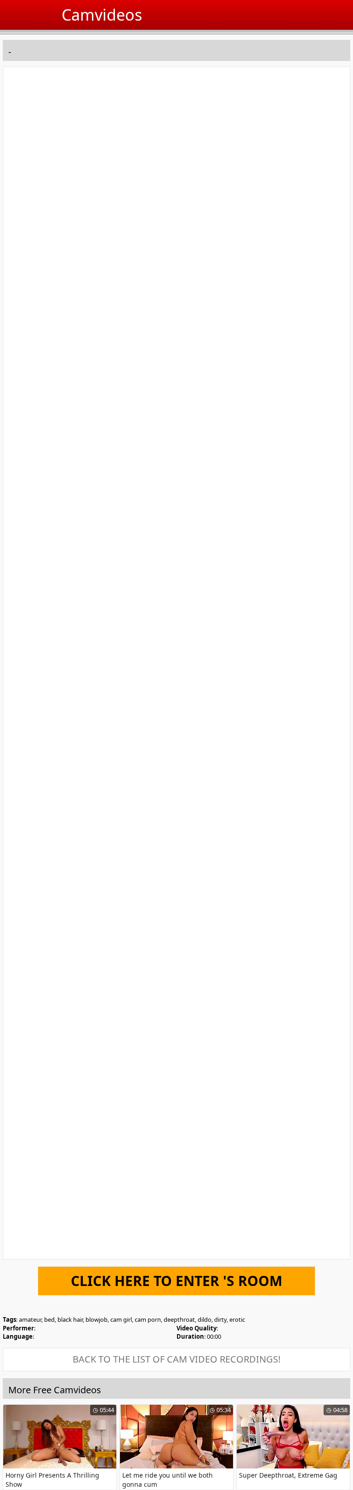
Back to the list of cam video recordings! (176, 1359)
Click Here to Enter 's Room (176, 1280)
